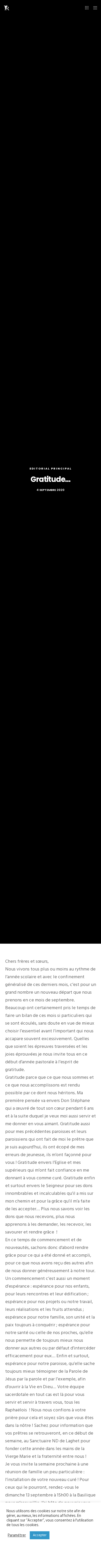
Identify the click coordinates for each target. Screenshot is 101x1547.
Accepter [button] (39, 1535)
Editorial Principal (51, 468)
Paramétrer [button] (17, 1535)
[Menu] (93, 7)
